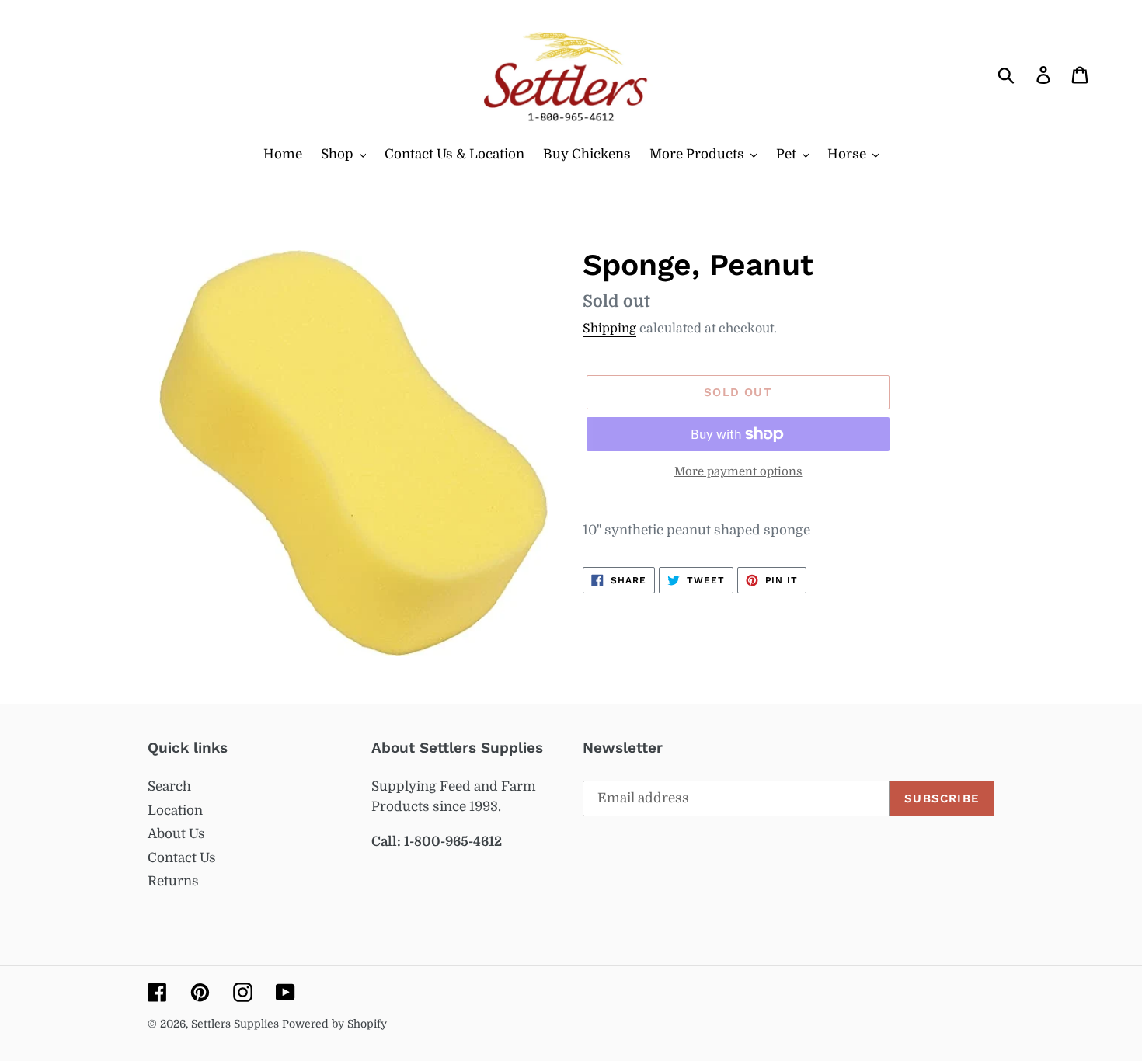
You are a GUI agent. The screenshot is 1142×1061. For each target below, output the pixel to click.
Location (175, 810)
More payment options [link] (738, 471)
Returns (173, 881)
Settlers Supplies (236, 1024)
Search (169, 786)
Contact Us (182, 858)
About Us (176, 833)
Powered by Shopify (334, 1024)
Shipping (609, 329)
